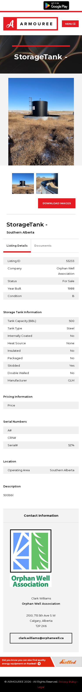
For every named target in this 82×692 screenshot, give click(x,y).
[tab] (17, 246)
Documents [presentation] (42, 245)
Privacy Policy (68, 681)
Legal (41, 686)
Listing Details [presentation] (17, 245)
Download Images (57, 203)
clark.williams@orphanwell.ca (41, 638)
